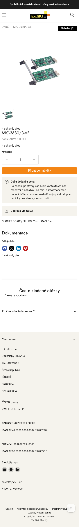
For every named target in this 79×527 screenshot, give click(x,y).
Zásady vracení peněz (39, 512)
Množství (7, 151)
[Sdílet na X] (11, 248)
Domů (5, 27)
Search (9, 508)
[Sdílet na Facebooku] (4, 248)
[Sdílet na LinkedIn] (18, 248)
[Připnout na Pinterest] (25, 248)
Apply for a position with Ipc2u (32, 508)
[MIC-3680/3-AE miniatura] (8, 115)
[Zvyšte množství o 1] (34, 159)
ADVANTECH (17, 139)
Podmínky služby (61, 508)
